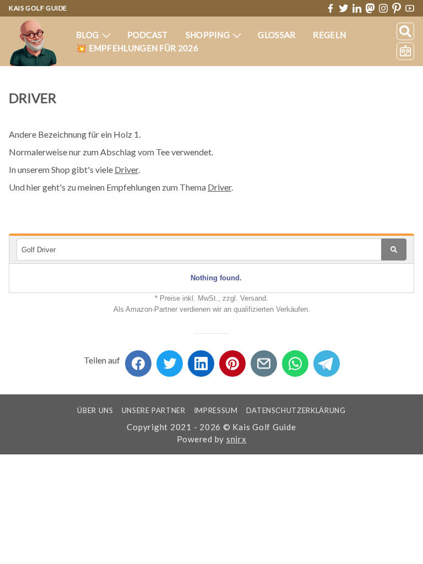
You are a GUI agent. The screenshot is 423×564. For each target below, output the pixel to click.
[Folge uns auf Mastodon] (370, 8)
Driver (126, 169)
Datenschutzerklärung (296, 410)
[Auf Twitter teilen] (169, 360)
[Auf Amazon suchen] (393, 249)
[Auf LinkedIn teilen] (201, 360)
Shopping (209, 35)
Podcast (147, 35)
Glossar (276, 35)
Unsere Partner (154, 410)
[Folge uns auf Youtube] (409, 8)
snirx (236, 439)
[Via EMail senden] (264, 360)
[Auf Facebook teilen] (138, 360)
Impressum (216, 410)
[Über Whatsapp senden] (295, 360)
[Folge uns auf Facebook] (330, 8)
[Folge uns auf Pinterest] (396, 8)
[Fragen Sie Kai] (405, 51)
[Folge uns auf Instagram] (383, 8)
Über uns (95, 410)
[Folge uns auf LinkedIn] (356, 8)
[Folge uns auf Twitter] (343, 8)
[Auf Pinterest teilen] (232, 360)
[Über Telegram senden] (326, 360)
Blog (88, 35)
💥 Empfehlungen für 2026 (137, 48)
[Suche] (405, 31)
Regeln (329, 35)
